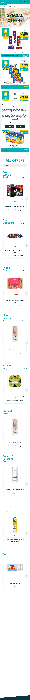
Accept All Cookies (20, 126)
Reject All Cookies (9, 126)
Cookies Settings (13, 122)
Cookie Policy (14, 118)
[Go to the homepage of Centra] (3, 2)
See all (22, 178)
